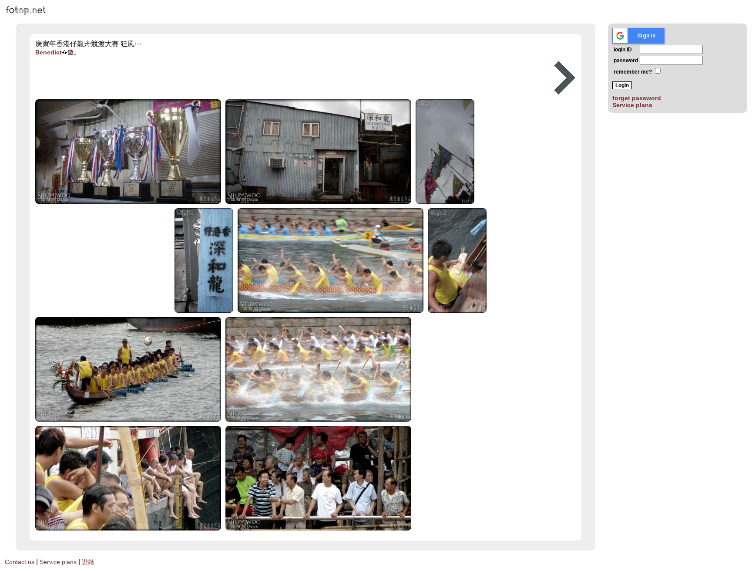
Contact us (19, 561)
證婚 (88, 561)
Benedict (48, 52)
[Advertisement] (288, 78)
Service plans (632, 104)
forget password (636, 98)
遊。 (73, 52)
